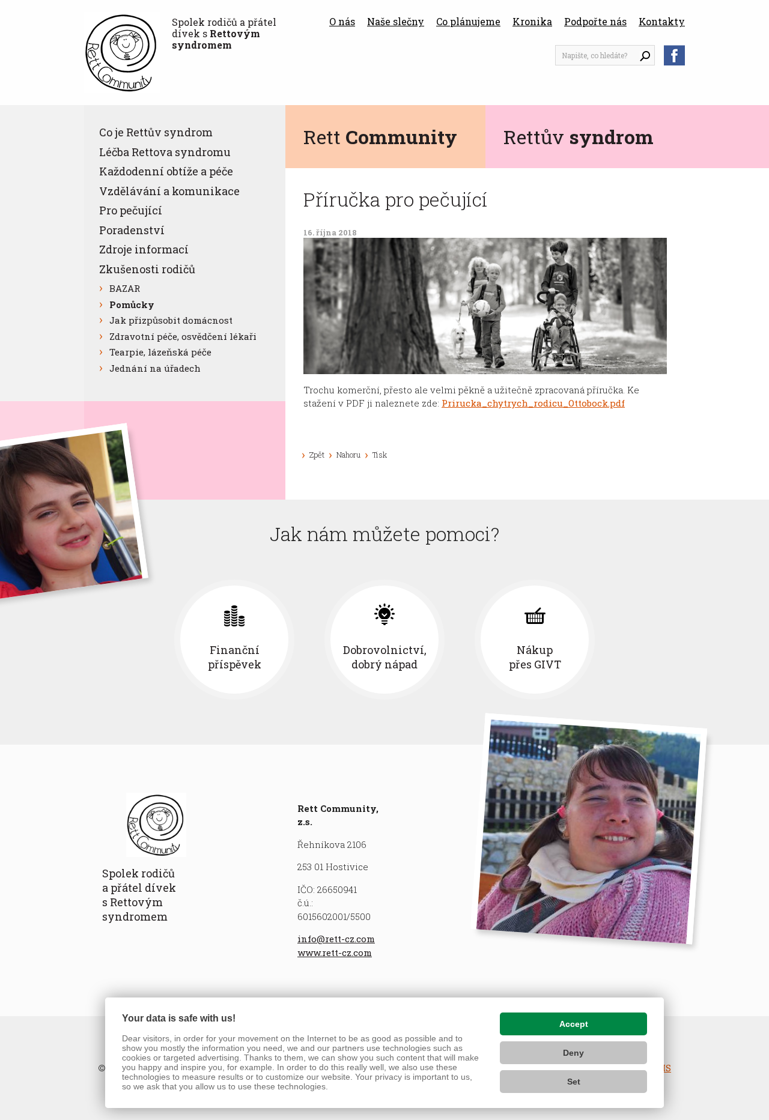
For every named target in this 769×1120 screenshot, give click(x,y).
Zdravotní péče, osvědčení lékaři (183, 336)
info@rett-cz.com (336, 939)
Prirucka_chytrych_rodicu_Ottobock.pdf (533, 403)
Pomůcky (131, 304)
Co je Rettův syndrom (156, 132)
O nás (342, 21)
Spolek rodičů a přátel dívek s (224, 33)
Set (573, 1081)
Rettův (578, 137)
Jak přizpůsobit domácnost (171, 320)
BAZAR (124, 288)
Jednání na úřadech (155, 368)
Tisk (379, 454)
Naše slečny (395, 21)
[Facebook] (674, 55)
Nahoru (348, 454)
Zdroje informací (144, 249)
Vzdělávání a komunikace (169, 191)
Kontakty (662, 21)
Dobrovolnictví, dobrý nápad (385, 657)
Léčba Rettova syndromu (165, 152)
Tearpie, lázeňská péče (160, 352)
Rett (380, 137)
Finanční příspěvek (234, 657)
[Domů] (122, 52)
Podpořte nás (595, 21)
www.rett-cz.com (334, 952)
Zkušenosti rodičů (147, 269)
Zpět (316, 454)
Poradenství (132, 230)
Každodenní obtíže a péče (166, 171)
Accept (573, 1024)
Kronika (532, 21)
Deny (573, 1053)
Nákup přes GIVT (535, 657)
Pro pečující (130, 210)
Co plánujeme (468, 21)
